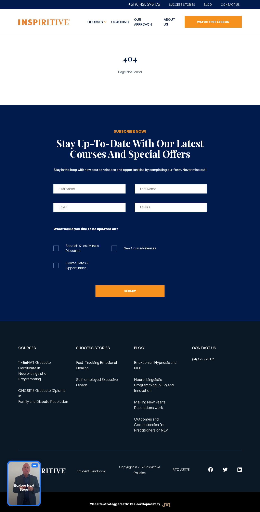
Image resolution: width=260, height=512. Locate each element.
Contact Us (230, 4)
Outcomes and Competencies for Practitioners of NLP (151, 424)
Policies (140, 473)
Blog (208, 4)
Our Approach (143, 21)
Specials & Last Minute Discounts (82, 248)
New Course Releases (140, 248)
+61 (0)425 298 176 (144, 4)
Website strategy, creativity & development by (125, 504)
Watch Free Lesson (213, 22)
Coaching (120, 22)
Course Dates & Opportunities (77, 265)
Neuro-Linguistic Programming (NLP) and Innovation (154, 385)
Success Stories (182, 4)
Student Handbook (91, 471)
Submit (130, 291)
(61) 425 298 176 (203, 359)
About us (169, 21)
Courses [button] (95, 22)
